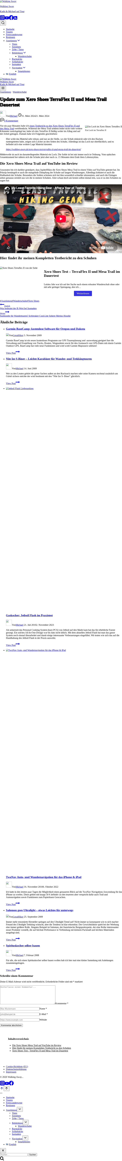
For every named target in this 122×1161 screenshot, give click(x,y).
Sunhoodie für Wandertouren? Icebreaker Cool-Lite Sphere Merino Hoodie (35, 314)
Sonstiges (16, 46)
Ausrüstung (5, 92)
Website (43, 1019)
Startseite (10, 29)
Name (43, 1008)
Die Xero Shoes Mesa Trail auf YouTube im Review (36, 1045)
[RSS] (15, 19)
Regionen (10, 37)
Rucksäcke (17, 59)
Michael (13, 116)
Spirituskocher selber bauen (23, 945)
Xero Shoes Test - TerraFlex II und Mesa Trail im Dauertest (40, 1050)
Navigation (17, 1138)
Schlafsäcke (17, 61)
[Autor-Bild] (3, 116)
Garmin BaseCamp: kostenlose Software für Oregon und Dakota (45, 328)
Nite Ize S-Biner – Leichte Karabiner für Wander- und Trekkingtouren (49, 358)
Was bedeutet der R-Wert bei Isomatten (18, 307)
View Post (13, 353)
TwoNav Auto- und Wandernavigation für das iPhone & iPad (43, 877)
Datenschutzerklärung (16, 1069)
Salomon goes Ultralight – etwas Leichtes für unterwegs (39, 910)
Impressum (11, 1072)
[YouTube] (7, 19)
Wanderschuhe (25, 56)
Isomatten (16, 64)
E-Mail (43, 1014)
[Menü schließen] (1, 1093)
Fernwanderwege (14, 34)
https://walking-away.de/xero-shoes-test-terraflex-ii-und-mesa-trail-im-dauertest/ (43, 149)
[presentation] (64, 499)
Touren (9, 32)
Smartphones (24, 71)
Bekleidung (17, 1123)
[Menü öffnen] (3, 88)
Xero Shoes (33, 301)
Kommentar (61, 1003)
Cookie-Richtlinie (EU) (17, 1066)
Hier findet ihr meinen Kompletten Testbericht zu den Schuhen (41, 1048)
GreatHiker (18, 335)
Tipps (14, 44)
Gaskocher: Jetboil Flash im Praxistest (29, 615)
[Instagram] (2, 19)
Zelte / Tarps (18, 49)
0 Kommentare (11, 120)
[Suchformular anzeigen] (3, 23)
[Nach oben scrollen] (2, 1089)
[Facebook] (11, 19)
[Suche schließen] (3, 1150)
